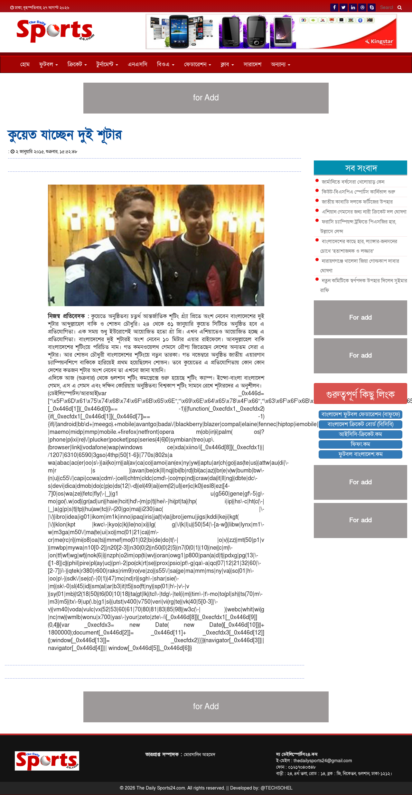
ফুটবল (47, 64)
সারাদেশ (252, 64)
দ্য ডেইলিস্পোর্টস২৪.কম (296, 754)
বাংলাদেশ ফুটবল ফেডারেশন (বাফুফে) (361, 414)
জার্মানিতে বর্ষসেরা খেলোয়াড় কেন (353, 182)
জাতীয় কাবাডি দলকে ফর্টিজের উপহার (357, 202)
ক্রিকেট (76, 64)
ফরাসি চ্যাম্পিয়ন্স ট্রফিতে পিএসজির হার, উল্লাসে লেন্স (358, 226)
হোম (25, 64)
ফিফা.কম (360, 444)
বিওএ (164, 64)
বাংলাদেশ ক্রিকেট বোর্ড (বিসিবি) (360, 424)
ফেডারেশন (196, 64)
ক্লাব (226, 64)
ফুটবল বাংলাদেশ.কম (361, 454)
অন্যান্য (279, 64)
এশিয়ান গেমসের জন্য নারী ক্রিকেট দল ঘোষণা (364, 211)
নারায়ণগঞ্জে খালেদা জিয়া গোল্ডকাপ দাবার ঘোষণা (359, 266)
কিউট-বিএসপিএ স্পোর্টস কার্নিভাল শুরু (358, 192)
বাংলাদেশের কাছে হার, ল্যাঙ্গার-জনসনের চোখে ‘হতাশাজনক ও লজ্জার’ (358, 246)
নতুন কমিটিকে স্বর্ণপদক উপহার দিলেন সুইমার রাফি (363, 285)
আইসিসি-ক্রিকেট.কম (360, 434)
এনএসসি (137, 64)
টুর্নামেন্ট (106, 64)
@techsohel (277, 788)
